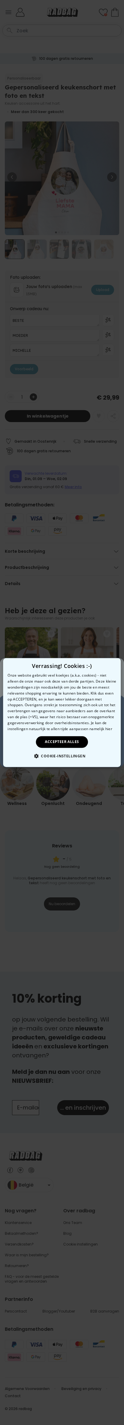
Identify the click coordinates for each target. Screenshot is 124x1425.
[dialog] (62, 712)
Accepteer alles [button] (62, 741)
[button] (62, 755)
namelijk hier (100, 728)
